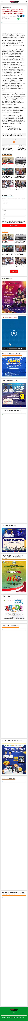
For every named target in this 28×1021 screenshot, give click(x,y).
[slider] (13, 348)
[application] (14, 333)
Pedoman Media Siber (11, 1018)
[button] (14, 333)
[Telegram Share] (23, 16)
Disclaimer (20, 1018)
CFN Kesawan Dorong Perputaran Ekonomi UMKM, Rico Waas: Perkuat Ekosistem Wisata (20, 177)
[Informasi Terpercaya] (14, 1)
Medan (3, 18)
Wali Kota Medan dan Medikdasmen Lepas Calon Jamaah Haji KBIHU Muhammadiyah (7, 148)
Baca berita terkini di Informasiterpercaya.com (14, 128)
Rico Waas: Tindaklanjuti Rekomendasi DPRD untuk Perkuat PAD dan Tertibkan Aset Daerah (7, 165)
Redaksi (3, 1018)
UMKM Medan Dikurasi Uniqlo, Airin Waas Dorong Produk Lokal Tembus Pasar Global (20, 188)
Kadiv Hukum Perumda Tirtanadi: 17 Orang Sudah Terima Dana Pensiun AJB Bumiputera (20, 165)
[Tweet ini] (21, 16)
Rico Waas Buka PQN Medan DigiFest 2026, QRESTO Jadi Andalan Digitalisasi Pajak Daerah (7, 177)
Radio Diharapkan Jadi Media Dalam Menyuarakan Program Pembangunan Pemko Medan (14, 134)
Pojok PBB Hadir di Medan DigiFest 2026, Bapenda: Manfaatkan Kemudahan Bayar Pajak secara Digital (7, 188)
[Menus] (2, 1)
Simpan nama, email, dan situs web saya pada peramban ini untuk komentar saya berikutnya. (13, 221)
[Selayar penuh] (24, 348)
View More (14, 271)
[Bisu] (21, 348)
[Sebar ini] (18, 16)
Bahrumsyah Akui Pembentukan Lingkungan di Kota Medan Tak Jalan (21, 148)
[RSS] (14, 142)
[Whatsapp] (18, 19)
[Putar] (4, 348)
